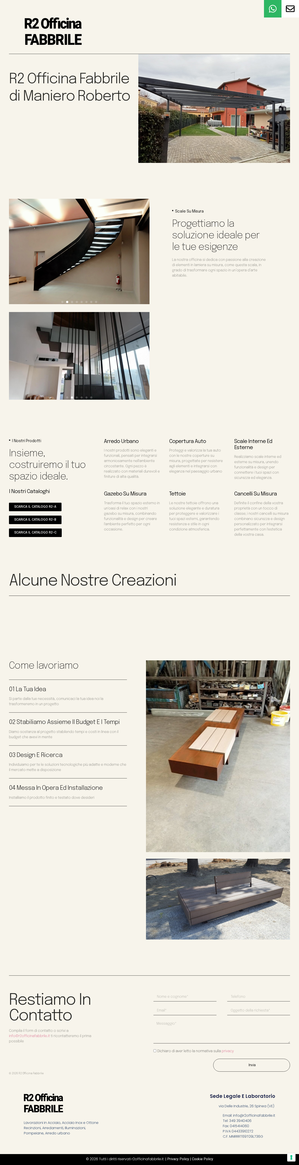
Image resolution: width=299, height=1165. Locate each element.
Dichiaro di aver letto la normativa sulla (195, 1051)
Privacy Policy (178, 1159)
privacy (228, 1051)
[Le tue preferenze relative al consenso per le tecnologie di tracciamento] (291, 1157)
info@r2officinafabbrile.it (29, 1036)
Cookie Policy (202, 1159)
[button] (62, 302)
